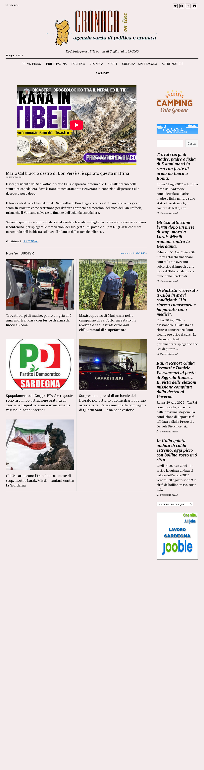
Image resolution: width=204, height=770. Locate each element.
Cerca (191, 143)
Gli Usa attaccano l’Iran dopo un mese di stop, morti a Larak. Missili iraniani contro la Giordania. (40, 480)
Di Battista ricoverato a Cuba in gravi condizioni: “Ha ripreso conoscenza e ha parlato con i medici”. (177, 302)
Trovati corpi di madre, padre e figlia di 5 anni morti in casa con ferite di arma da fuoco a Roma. (39, 320)
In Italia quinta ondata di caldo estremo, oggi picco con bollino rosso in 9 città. (177, 450)
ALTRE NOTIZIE (172, 64)
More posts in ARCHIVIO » (134, 253)
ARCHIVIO (102, 73)
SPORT (112, 64)
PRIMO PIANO (31, 64)
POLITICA (78, 64)
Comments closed (168, 213)
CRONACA (96, 64)
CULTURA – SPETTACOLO (139, 64)
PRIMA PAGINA (56, 64)
